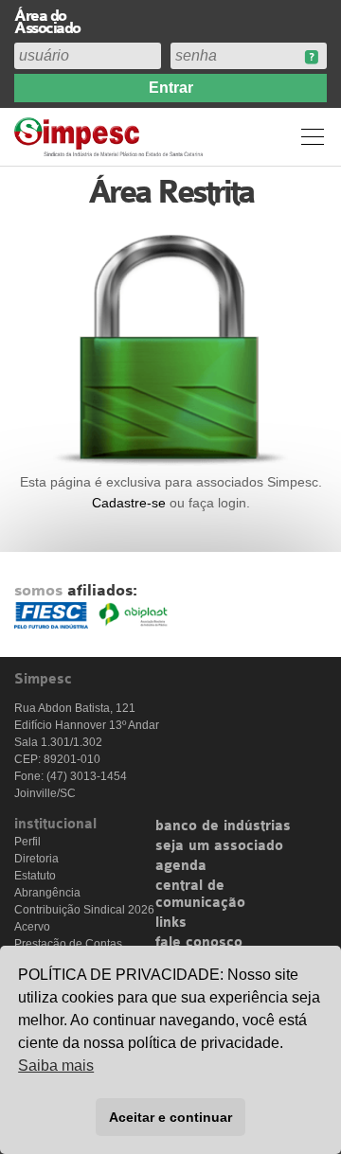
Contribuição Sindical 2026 (84, 909)
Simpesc (111, 136)
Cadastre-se (129, 502)
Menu (312, 136)
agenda (180, 866)
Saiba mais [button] (56, 1065)
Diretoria (36, 858)
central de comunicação (200, 895)
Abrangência (47, 892)
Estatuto (35, 875)
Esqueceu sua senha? (311, 57)
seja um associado (219, 846)
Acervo (32, 926)
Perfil (27, 841)
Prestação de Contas (68, 943)
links (171, 923)
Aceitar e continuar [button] (170, 1117)
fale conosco (198, 942)
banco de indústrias (223, 826)
